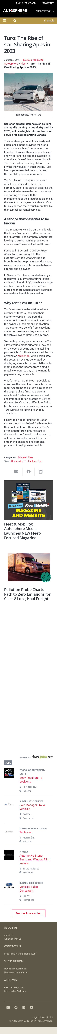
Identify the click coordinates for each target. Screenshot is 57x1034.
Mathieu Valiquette (33, 59)
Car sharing (17, 461)
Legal (35, 1017)
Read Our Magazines (14, 987)
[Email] (8, 1007)
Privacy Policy (46, 1017)
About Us (8, 935)
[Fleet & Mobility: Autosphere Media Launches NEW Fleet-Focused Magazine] (28, 500)
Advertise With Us (12, 939)
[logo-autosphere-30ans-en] (15, 11)
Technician (26, 832)
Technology (30, 461)
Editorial (22, 457)
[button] (53, 11)
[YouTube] (32, 1007)
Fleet (23, 63)
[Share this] (28, 472)
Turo (40, 461)
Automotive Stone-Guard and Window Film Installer (34, 859)
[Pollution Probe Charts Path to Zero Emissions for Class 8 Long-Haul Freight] (28, 567)
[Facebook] (16, 1007)
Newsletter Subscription (16, 972)
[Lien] (28, 757)
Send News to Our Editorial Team (20, 953)
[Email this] (16, 472)
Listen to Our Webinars (15, 991)
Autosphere (11, 63)
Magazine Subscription (15, 968)
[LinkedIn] (24, 1007)
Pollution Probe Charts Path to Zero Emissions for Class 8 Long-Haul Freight (27, 594)
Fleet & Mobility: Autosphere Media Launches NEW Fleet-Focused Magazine (22, 531)
